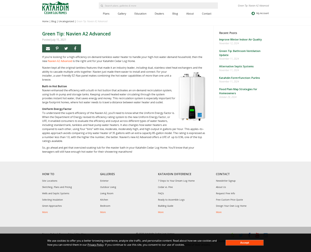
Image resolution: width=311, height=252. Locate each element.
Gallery (122, 13)
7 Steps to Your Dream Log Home (176, 180)
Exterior (104, 180)
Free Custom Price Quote (229, 199)
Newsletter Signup (226, 180)
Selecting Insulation (52, 199)
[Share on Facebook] (75, 48)
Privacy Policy (95, 244)
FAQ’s (161, 193)
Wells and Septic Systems (55, 193)
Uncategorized (66, 21)
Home (45, 21)
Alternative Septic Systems (236, 66)
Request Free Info (225, 193)
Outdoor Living (108, 187)
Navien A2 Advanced (60, 61)
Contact (206, 13)
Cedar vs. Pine (165, 187)
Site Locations (49, 180)
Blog (175, 13)
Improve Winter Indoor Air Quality (240, 39)
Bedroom (105, 205)
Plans (106, 13)
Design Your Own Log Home (231, 205)
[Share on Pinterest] (57, 48)
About (190, 13)
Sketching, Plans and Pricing (57, 187)
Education (140, 13)
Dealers (159, 13)
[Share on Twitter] (66, 48)
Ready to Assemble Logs (171, 199)
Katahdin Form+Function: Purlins (239, 78)
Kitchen (104, 199)
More (45, 212)
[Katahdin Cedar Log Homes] (55, 7)
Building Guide (165, 205)
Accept (244, 242)
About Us (221, 187)
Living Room (106, 193)
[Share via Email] (48, 48)
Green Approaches (52, 205)
